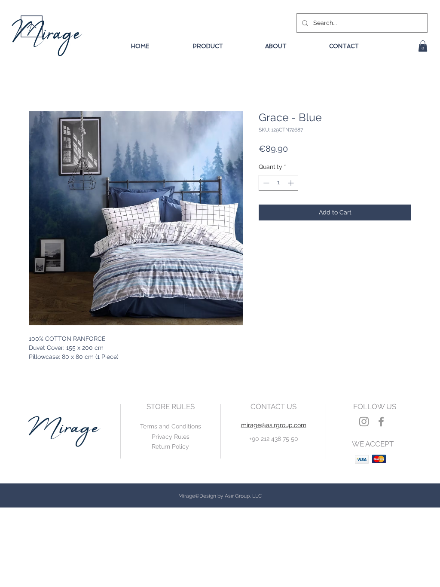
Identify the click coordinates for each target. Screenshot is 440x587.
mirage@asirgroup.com (273, 425)
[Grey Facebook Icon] (381, 421)
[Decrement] (265, 182)
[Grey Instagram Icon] (364, 421)
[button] (423, 46)
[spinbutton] (278, 182)
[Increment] (291, 182)
